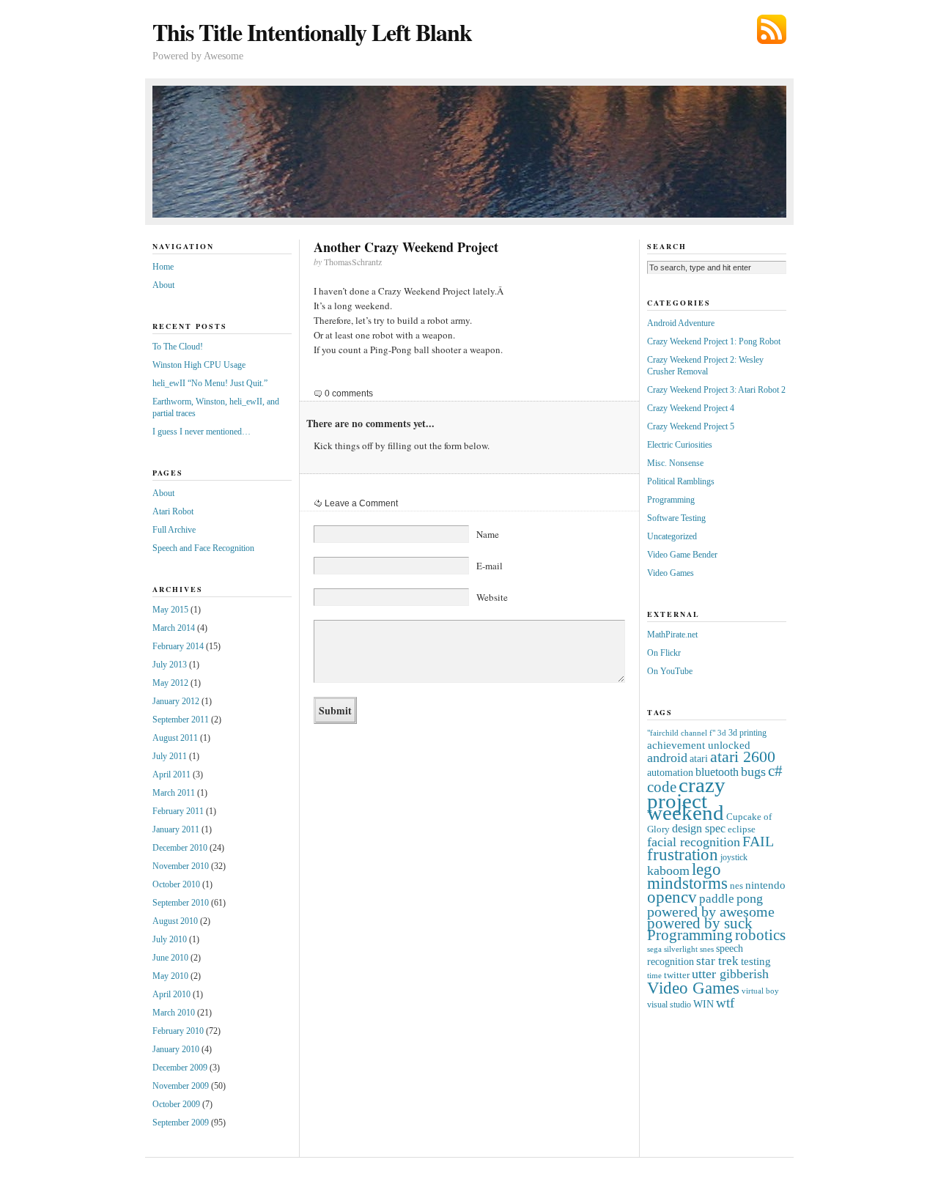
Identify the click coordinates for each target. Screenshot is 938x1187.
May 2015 (170, 609)
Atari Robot (172, 511)
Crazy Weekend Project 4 (690, 408)
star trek (717, 961)
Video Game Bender (682, 555)
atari (699, 758)
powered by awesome (711, 911)
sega (654, 949)
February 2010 (178, 1031)
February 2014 (178, 646)
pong (749, 898)
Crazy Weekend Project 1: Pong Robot (713, 341)
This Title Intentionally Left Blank (312, 32)
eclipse (742, 829)
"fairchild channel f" (681, 733)
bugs (753, 771)
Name (487, 534)
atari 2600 (742, 757)
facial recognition (693, 842)
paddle (716, 899)
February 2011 (178, 811)
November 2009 (180, 1086)
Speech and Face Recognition (203, 548)
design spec (698, 828)
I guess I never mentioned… (201, 431)
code (661, 787)
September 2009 (180, 1122)
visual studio (669, 1005)
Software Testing (676, 518)
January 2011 (175, 829)
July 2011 (169, 756)
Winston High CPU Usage (198, 365)
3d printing (747, 733)
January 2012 (175, 701)
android (667, 757)
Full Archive (174, 530)
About (163, 285)
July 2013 (169, 664)
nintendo (765, 885)
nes (736, 885)
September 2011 (180, 719)
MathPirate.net (672, 634)
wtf (725, 1002)
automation (670, 772)
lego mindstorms (687, 876)
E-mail (489, 565)
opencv (672, 897)
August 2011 (175, 738)
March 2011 (173, 793)
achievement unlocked (698, 745)
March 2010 (173, 1012)
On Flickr (664, 653)
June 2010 (170, 958)
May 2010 (170, 976)
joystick (733, 857)
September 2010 (180, 903)
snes (707, 949)
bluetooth (717, 772)
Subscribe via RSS (771, 29)
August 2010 (175, 921)
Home (163, 267)
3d (721, 733)
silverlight (681, 949)
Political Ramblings (680, 481)
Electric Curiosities (679, 445)
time (654, 976)
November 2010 (180, 866)
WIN (703, 1004)
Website (492, 597)
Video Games (670, 573)
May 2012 (170, 683)
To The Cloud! (177, 346)
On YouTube (670, 671)
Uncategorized (672, 536)
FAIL (758, 841)
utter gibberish (730, 973)
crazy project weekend (686, 798)
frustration (682, 855)
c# (775, 771)
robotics (760, 935)
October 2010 (176, 884)
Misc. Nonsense (675, 463)
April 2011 (171, 774)
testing (756, 961)
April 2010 (171, 994)
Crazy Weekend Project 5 (690, 426)
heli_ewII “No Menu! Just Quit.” (209, 383)
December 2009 (179, 1067)
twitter (677, 974)
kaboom (668, 870)
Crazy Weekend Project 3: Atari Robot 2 (716, 390)
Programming (671, 500)
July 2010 (169, 939)
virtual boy (760, 991)
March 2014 (173, 628)
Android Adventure (680, 323)
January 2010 (175, 1049)
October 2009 (176, 1104)
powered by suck (700, 923)
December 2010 (179, 848)
